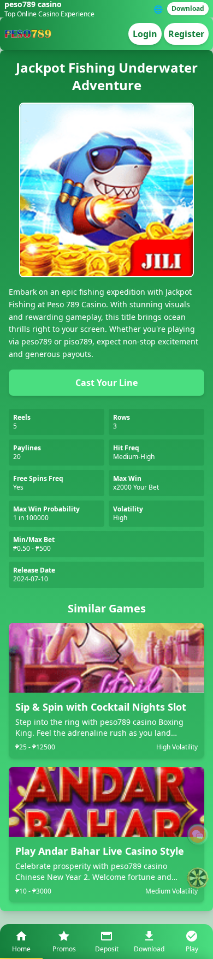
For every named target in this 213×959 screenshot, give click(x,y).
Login (145, 34)
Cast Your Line (106, 383)
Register (186, 34)
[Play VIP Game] (198, 878)
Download (187, 8)
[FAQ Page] (198, 834)
